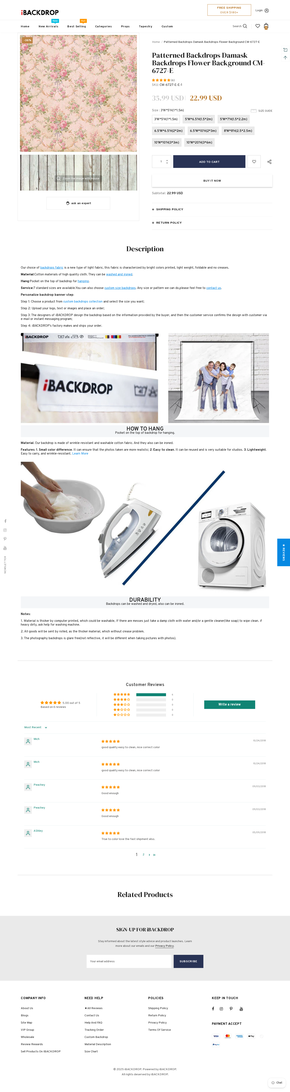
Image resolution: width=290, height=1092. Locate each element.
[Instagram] (223, 1009)
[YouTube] (243, 1009)
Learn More (80, 454)
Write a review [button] (229, 705)
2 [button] (143, 854)
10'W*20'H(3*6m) (199, 143)
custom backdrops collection (83, 302)
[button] (161, 80)
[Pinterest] (233, 1009)
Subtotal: (159, 193)
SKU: (155, 85)
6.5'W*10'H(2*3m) (203, 131)
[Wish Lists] (254, 161)
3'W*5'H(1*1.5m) (165, 119)
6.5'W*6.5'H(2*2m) (168, 131)
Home (156, 42)
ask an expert (81, 203)
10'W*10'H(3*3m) (166, 143)
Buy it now (212, 181)
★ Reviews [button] (283, 552)
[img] (110, 741)
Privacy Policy (164, 946)
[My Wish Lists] (257, 27)
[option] (78, 113)
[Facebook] (216, 1009)
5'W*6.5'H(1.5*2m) (199, 119)
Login (259, 10)
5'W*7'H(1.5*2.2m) (233, 119)
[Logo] (40, 13)
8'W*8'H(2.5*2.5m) (238, 131)
